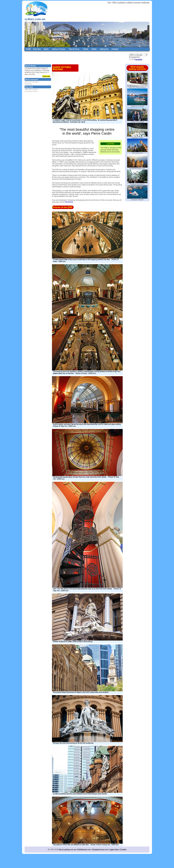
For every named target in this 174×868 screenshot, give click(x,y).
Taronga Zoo (137, 153)
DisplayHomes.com (100, 850)
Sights (46, 49)
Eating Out (104, 49)
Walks (94, 49)
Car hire (29, 84)
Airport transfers (32, 82)
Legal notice (114, 850)
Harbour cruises (137, 106)
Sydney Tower (137, 138)
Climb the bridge (137, 122)
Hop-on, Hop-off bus (137, 88)
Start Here (36, 49)
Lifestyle (115, 49)
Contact (123, 850)
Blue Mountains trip (137, 169)
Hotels (85, 49)
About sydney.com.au (67, 850)
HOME (28, 49)
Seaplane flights (137, 200)
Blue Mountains (32, 89)
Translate (138, 59)
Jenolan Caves (31, 91)
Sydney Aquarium (137, 184)
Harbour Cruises (58, 49)
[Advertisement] (71, 56)
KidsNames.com (84, 850)
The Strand (69, 202)
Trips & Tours (74, 49)
